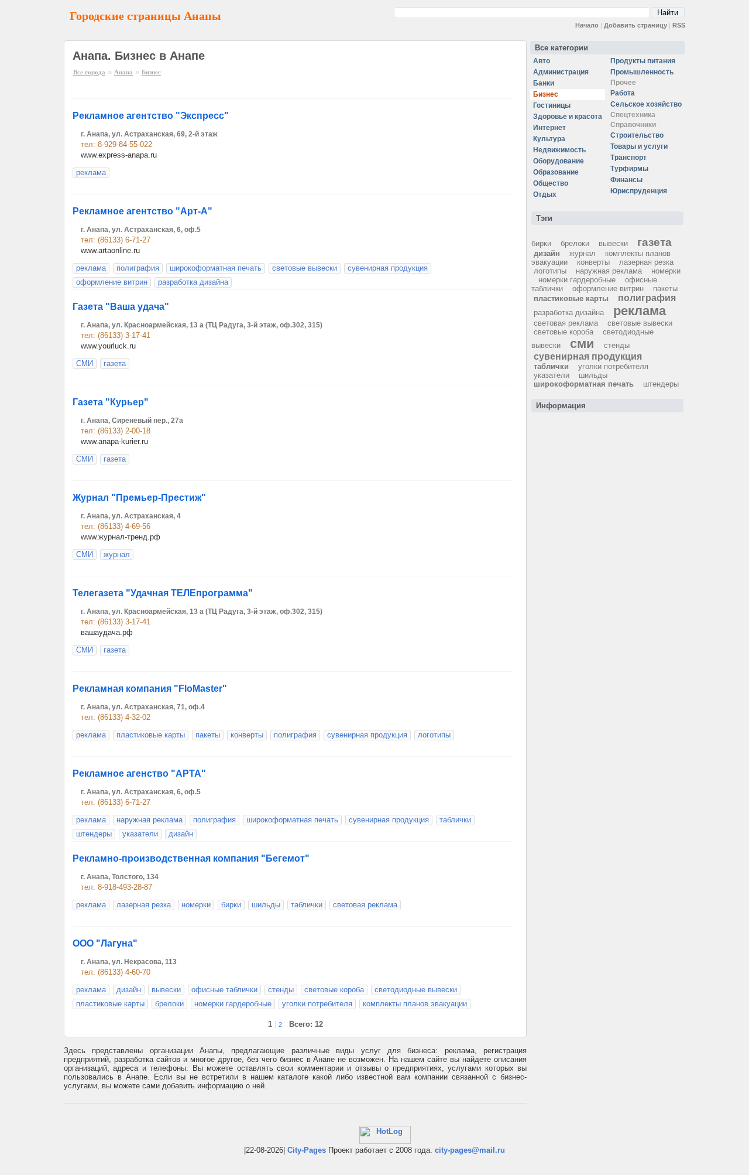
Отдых (544, 194)
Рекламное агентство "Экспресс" (151, 116)
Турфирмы (629, 169)
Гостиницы (552, 105)
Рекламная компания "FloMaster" (150, 689)
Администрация (561, 72)
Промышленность (642, 72)
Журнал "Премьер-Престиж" (139, 498)
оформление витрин (111, 282)
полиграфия (137, 268)
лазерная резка (143, 904)
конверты (247, 734)
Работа (622, 93)
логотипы (434, 734)
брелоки (169, 1003)
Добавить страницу (635, 25)
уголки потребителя (317, 1003)
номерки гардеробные (233, 1003)
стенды (281, 989)
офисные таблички (224, 989)
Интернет (549, 128)
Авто (541, 61)
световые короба (334, 989)
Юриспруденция (638, 191)
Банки (543, 83)
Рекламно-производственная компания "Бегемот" (191, 858)
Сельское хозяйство (646, 104)
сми (582, 343)
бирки (231, 904)
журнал (117, 554)
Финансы (626, 180)
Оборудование (558, 161)
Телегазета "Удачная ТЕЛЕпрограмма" (163, 593)
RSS (678, 25)
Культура (549, 139)
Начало (587, 25)
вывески (166, 989)
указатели (140, 833)
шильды (266, 904)
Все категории (561, 47)
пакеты (207, 734)
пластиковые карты (150, 734)
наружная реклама (149, 819)
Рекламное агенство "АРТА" (139, 773)
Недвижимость (559, 150)
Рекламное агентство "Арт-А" (142, 211)
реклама (91, 172)
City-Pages (306, 1150)
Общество (550, 183)
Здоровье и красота (567, 116)
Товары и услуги (639, 146)
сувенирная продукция (388, 268)
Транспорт (628, 157)
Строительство (637, 135)
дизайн (181, 833)
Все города (89, 72)
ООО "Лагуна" (105, 943)
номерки (196, 904)
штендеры (94, 833)
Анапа (123, 72)
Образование (556, 172)
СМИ (84, 363)
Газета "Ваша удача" (121, 307)
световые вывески (304, 268)
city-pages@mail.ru (470, 1150)
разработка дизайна (193, 282)
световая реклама (365, 904)
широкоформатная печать (216, 268)
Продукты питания (642, 61)
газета (115, 363)
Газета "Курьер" (111, 402)
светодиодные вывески (415, 989)
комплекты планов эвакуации (415, 1003)
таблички (455, 819)
